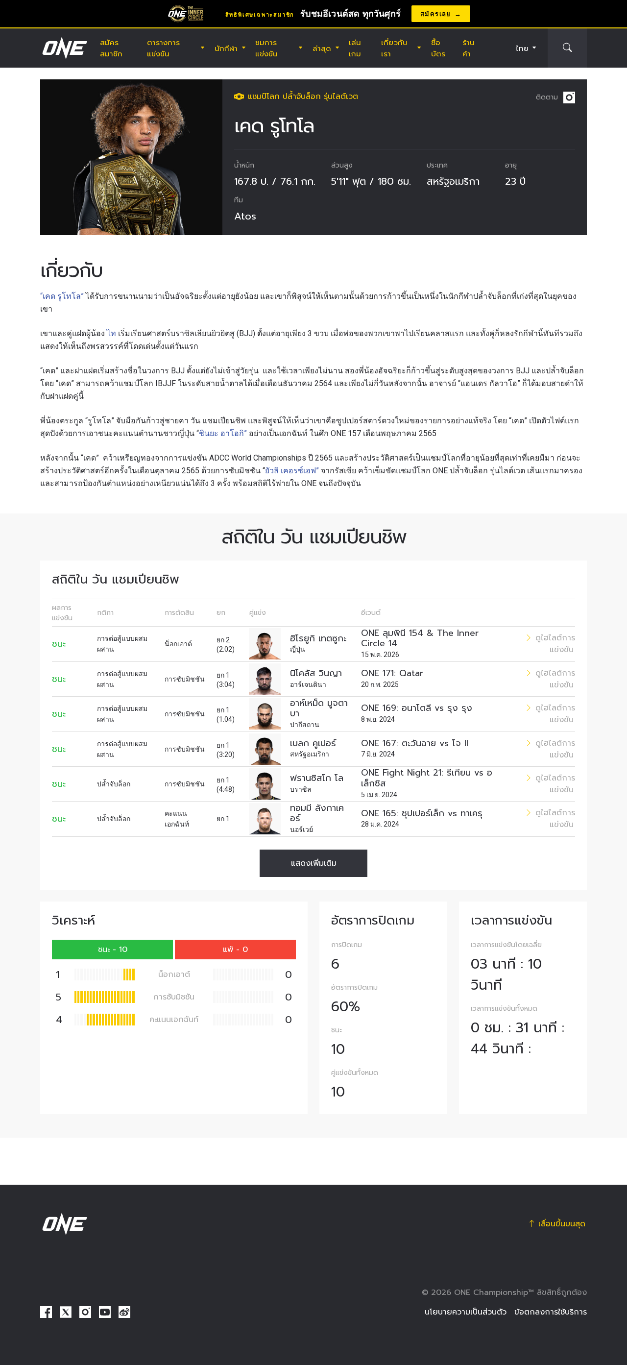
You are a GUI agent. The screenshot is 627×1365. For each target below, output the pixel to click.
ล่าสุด (322, 48)
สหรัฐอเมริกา (453, 181)
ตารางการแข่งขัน (163, 48)
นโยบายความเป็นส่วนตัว (465, 1312)
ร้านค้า (468, 48)
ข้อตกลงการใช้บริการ (550, 1312)
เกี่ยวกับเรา (394, 48)
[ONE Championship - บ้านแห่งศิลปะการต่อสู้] (63, 48)
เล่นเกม (355, 48)
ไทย (522, 48)
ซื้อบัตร (438, 48)
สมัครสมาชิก (111, 48)
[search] (567, 48)
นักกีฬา (226, 48)
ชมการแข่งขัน (266, 48)
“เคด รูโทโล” (62, 296)
